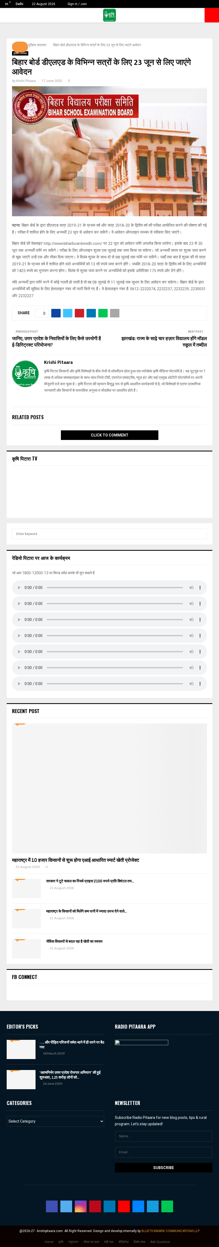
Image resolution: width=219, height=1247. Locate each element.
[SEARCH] (201, 534)
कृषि (60, 1242)
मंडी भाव (109, 1242)
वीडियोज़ (123, 1242)
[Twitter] (66, 1206)
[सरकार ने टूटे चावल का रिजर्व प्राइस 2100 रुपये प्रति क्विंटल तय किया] (26, 888)
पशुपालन (73, 1242)
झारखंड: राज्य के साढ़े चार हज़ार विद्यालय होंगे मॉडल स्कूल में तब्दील (164, 342)
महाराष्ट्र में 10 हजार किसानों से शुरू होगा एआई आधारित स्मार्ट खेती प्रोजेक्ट (75, 860)
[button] (20, 47)
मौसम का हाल (91, 1242)
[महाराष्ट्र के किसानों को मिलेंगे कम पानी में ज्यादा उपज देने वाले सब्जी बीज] (26, 918)
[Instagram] (81, 1206)
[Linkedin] (109, 1206)
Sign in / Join (77, 4)
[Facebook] (52, 1206)
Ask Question (160, 1242)
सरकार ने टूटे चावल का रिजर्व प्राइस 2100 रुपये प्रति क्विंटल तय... (90, 881)
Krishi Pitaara (26, 81)
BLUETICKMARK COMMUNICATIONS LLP (171, 1231)
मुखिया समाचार (20, 53)
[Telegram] (153, 1206)
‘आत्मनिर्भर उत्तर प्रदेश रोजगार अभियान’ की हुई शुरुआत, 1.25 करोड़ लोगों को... (70, 1075)
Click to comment (109, 435)
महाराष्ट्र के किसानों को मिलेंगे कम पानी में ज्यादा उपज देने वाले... (86, 911)
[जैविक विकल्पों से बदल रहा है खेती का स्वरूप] (26, 948)
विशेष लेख (139, 1242)
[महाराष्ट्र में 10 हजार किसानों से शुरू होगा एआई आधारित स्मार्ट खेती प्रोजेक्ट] (109, 788)
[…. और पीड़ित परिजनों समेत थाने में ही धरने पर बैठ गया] (21, 1049)
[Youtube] (124, 1206)
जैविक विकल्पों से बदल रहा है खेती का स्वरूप (74, 941)
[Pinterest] (95, 1206)
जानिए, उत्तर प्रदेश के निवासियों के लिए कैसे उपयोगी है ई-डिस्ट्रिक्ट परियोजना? (56, 342)
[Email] (138, 1206)
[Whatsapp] (167, 1206)
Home (49, 1242)
